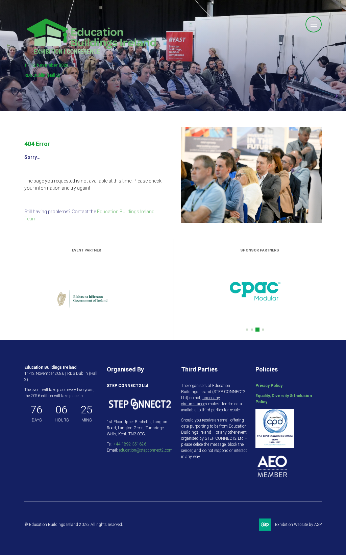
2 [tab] (252, 330)
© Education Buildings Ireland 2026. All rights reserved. (73, 524)
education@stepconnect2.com (146, 450)
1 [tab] (247, 330)
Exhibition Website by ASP (298, 524)
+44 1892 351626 (130, 444)
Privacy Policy (268, 385)
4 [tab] (262, 330)
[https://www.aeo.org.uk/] (272, 482)
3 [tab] (256, 330)
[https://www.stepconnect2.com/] (140, 411)
